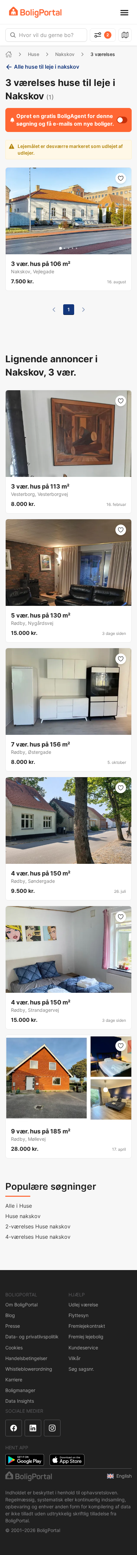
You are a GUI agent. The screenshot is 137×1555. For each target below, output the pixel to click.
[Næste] (83, 309)
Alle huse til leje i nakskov (46, 66)
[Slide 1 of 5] (61, 248)
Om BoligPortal (21, 1304)
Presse (12, 1326)
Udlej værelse (83, 1304)
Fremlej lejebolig (85, 1336)
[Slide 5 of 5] (76, 248)
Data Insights (19, 1401)
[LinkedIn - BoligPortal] (33, 1428)
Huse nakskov (23, 1216)
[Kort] (125, 35)
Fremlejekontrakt (86, 1326)
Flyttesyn (78, 1315)
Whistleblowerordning (28, 1369)
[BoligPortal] (35, 12)
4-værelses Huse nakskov (37, 1236)
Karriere (13, 1379)
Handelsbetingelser (26, 1358)
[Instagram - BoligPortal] (52, 1428)
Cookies (14, 1347)
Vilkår (74, 1358)
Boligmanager (20, 1390)
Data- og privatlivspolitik (32, 1336)
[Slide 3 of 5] (68, 248)
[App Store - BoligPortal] (67, 1460)
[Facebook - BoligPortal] (13, 1428)
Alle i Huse (18, 1205)
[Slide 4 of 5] (72, 248)
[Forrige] (54, 309)
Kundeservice (83, 1347)
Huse (33, 54)
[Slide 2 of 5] (65, 248)
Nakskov (64, 54)
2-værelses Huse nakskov (37, 1226)
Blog (10, 1315)
